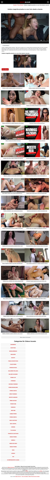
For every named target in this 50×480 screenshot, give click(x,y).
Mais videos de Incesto (25, 337)
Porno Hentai (13, 417)
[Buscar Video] (48, 2)
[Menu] (2, 2)
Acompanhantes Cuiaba (13, 459)
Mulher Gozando (13, 374)
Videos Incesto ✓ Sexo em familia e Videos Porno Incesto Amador (27, 476)
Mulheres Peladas (13, 370)
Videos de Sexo (13, 443)
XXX (13, 456)
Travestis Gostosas (13, 433)
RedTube (13, 410)
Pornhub (13, 380)
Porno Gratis (13, 390)
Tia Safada (13, 430)
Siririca (13, 440)
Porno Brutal (20, 5)
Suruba (13, 427)
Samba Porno (13, 413)
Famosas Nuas (13, 367)
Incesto (15, 5)
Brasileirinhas (13, 351)
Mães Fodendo (13, 394)
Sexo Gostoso (13, 420)
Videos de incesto (11, 467)
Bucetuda (13, 347)
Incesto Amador (13, 397)
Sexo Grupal (13, 423)
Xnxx (13, 450)
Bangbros (13, 344)
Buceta (13, 357)
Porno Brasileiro (13, 387)
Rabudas (13, 407)
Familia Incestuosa (13, 361)
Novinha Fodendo (13, 384)
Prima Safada (13, 400)
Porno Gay (13, 377)
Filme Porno (13, 364)
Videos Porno (13, 436)
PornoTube (13, 403)
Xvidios (13, 453)
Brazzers (13, 354)
